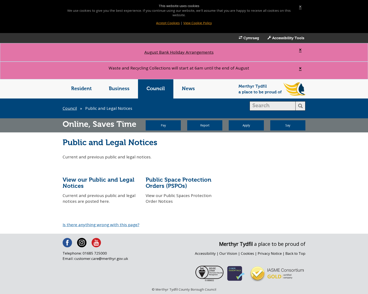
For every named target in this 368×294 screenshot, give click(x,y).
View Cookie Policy (197, 23)
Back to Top (295, 253)
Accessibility (205, 253)
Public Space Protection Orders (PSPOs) (178, 183)
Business (119, 88)
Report (205, 125)
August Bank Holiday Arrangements (179, 52)
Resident (81, 88)
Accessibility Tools (287, 38)
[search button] (300, 106)
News (188, 88)
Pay (163, 125)
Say (287, 125)
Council (156, 88)
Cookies (247, 253)
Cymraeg (250, 38)
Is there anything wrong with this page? (101, 224)
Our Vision (228, 253)
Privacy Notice (270, 253)
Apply (246, 125)
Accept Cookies (168, 23)
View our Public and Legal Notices (98, 183)
